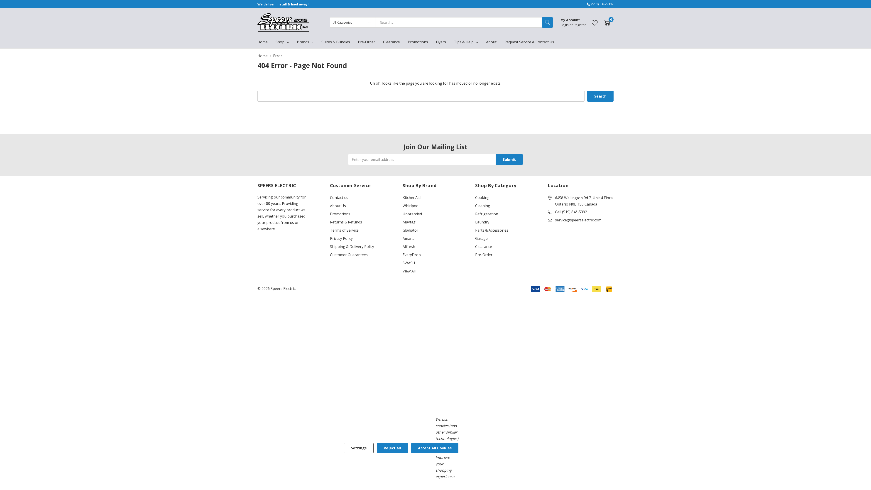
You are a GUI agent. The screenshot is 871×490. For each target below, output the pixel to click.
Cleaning (482, 205)
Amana (408, 238)
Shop (280, 42)
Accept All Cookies (435, 448)
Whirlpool (411, 205)
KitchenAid (412, 197)
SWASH (409, 262)
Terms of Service (344, 230)
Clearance (483, 246)
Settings (359, 448)
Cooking (482, 197)
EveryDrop (412, 254)
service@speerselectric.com (578, 220)
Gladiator (410, 230)
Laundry (482, 222)
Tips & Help (464, 42)
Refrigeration (486, 213)
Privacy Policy (341, 238)
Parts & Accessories (491, 230)
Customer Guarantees (349, 254)
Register (580, 25)
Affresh (409, 246)
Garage (481, 238)
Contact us (339, 197)
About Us (338, 205)
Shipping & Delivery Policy (352, 246)
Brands (303, 42)
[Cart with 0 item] (607, 22)
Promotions (340, 213)
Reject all (392, 448)
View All (409, 271)
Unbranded (412, 213)
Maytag (409, 222)
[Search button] (547, 22)
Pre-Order (483, 254)
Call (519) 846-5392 (571, 211)
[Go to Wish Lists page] (595, 22)
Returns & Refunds (346, 222)
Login (565, 25)
